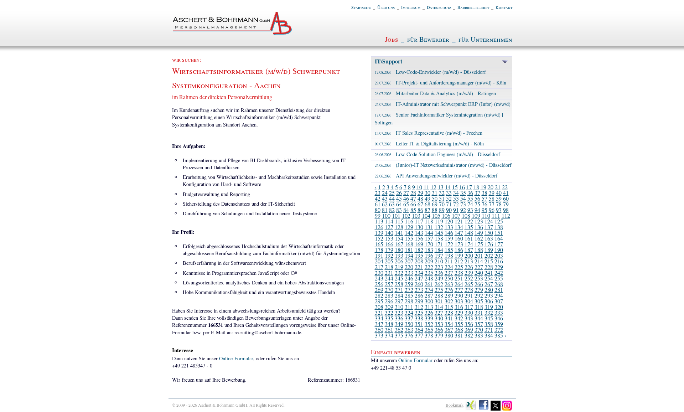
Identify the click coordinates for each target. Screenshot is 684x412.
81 (385, 209)
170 (429, 244)
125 (498, 221)
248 (429, 278)
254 (488, 278)
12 (433, 187)
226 (469, 267)
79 (506, 204)
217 (379, 267)
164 (498, 238)
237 (449, 272)
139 (379, 232)
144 (429, 232)
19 (483, 187)
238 (459, 272)
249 (439, 278)
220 (409, 267)
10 (419, 187)
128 (399, 227)
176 (488, 244)
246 (409, 278)
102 (406, 215)
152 (379, 238)
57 (484, 198)
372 (498, 329)
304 (469, 301)
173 (459, 244)
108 (466, 215)
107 (456, 215)
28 (413, 192)
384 (488, 335)
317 (469, 306)
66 (413, 204)
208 (419, 261)
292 (479, 295)
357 (479, 324)
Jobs (391, 39)
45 (399, 198)
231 (389, 272)
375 (399, 335)
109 (476, 215)
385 (498, 335)
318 (479, 306)
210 (439, 261)
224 (449, 267)
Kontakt (504, 7)
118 (429, 221)
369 (469, 329)
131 (429, 227)
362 (399, 329)
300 (429, 301)
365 (429, 329)
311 (409, 306)
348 (389, 324)
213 (469, 261)
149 (479, 232)
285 (409, 295)
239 (469, 272)
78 (499, 204)
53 (456, 198)
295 (379, 301)
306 (488, 301)
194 (409, 255)
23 (377, 192)
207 (409, 261)
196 (429, 255)
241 (488, 272)
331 (479, 312)
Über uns (386, 7)
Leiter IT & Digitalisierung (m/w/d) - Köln (429, 143)
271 (399, 289)
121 (459, 221)
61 (377, 204)
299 (419, 301)
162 (479, 238)
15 (455, 187)
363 (409, 329)
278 (469, 289)
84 (406, 209)
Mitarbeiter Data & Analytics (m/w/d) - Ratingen (435, 93)
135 (469, 227)
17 (469, 187)
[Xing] (471, 409)
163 (488, 238)
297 (399, 301)
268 (498, 284)
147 (459, 232)
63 (392, 204)
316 (459, 306)
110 (486, 215)
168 (409, 244)
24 (385, 192)
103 (416, 215)
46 (406, 198)
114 (389, 221)
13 (441, 187)
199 (459, 255)
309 (389, 306)
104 (426, 215)
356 (469, 324)
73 (463, 204)
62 (385, 204)
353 (439, 324)
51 (442, 198)
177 (498, 244)
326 (429, 312)
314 (439, 306)
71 (449, 204)
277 (459, 289)
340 (439, 318)
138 (498, 227)
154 (399, 238)
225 (459, 267)
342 (459, 318)
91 (456, 209)
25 (392, 192)
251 (459, 278)
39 (491, 192)
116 (409, 221)
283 (389, 295)
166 (389, 244)
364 (419, 329)
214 (479, 261)
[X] (496, 409)
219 (399, 267)
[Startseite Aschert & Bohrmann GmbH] (232, 33)
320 (498, 306)
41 (506, 192)
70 (442, 204)
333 (498, 312)
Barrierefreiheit (473, 7)
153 (389, 238)
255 (498, 278)
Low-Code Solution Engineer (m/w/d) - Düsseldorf (437, 154)
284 (399, 295)
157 (429, 238)
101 (396, 215)
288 (439, 295)
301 (439, 301)
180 (399, 249)
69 (434, 204)
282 (379, 295)
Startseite (361, 7)
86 (420, 209)
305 (479, 301)
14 (448, 187)
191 (379, 255)
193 (399, 255)
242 (498, 272)
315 (449, 306)
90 (449, 209)
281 (498, 289)
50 (434, 198)
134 (459, 227)
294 (498, 295)
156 (419, 238)
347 (379, 324)
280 (488, 289)
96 (491, 209)
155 (409, 238)
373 (379, 335)
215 (488, 261)
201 (479, 255)
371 (488, 329)
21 (498, 187)
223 (439, 267)
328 (449, 312)
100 (386, 215)
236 (439, 272)
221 (419, 267)
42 (377, 198)
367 (449, 329)
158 (439, 238)
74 (470, 204)
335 (389, 318)
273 (419, 289)
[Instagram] (507, 409)
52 (449, 198)
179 (389, 249)
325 (419, 312)
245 (399, 278)
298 (409, 301)
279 (479, 289)
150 (488, 232)
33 (449, 192)
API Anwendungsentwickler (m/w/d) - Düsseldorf (436, 175)
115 (399, 221)
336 (399, 318)
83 (399, 209)
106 (446, 215)
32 (442, 192)
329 (459, 312)
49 (427, 198)
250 (449, 278)
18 (476, 187)
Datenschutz (439, 7)
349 (399, 324)
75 (477, 204)
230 (379, 272)
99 (377, 215)
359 (498, 324)
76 (484, 204)
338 (419, 318)
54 (463, 198)
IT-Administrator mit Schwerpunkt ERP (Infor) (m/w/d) (443, 104)
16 (462, 187)
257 (389, 284)
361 (389, 329)
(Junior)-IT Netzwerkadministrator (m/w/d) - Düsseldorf (443, 164)
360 (379, 329)
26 (399, 192)
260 (419, 284)
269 (379, 289)
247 (419, 278)
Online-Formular (236, 358)
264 (459, 284)
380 (449, 335)
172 (449, 244)
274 (429, 289)
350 (409, 324)
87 (427, 209)
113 (379, 221)
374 (389, 335)
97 (499, 209)
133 (449, 227)
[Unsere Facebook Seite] (483, 409)
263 (449, 284)
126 (379, 227)
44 (392, 198)
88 (434, 209)
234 (419, 272)
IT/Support (388, 61)
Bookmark (454, 405)
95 (484, 209)
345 (488, 318)
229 (498, 267)
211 (449, 261)
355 (459, 324)
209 (429, 261)
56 (477, 198)
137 (488, 227)
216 (498, 261)
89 (442, 209)
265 (469, 284)
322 (389, 312)
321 (379, 312)
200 (469, 255)
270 (389, 289)
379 (439, 335)
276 (449, 289)
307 (498, 301)
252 (469, 278)
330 (469, 312)
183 (429, 249)
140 (389, 232)
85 (413, 209)
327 (439, 312)
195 (419, 255)
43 (385, 198)
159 (449, 238)
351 (419, 324)
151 (498, 232)
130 (419, 227)
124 (488, 221)
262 (439, 284)
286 (419, 295)
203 (498, 255)
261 (429, 284)
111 (496, 215)
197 (439, 255)
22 (505, 187)
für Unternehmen (485, 39)
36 (470, 192)
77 (491, 204)
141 (399, 232)
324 (409, 312)
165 (379, 244)
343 (469, 318)
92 (463, 209)
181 (409, 249)
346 (498, 318)
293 (488, 295)
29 (420, 192)
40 (499, 192)
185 (449, 249)
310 (399, 306)
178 (379, 249)
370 (479, 329)
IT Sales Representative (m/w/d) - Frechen (428, 132)
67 (420, 204)
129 (409, 227)
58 (491, 198)
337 (409, 318)
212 (459, 261)
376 (409, 335)
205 (389, 261)
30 (427, 192)
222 (429, 267)
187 (469, 249)
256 (379, 284)
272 (409, 289)
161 (469, 238)
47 (413, 198)
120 (449, 221)
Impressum (410, 7)
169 (419, 244)
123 (479, 221)
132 (439, 227)
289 (449, 295)
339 (429, 318)
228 (488, 267)
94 (477, 209)
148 (469, 232)
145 (439, 232)
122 (469, 221)
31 (434, 192)
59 (499, 198)
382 (469, 335)
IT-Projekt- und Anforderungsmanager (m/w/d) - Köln (440, 82)
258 (399, 284)
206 (399, 261)
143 (419, 232)
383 (479, 335)
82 (392, 209)
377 (419, 335)
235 (429, 272)
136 (479, 227)
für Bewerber (428, 39)
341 (449, 318)
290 (459, 295)
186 (459, 249)
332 (488, 312)
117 (419, 221)
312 (419, 306)
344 (479, 318)
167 (399, 244)
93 (470, 209)
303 (459, 301)
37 (477, 192)
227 (479, 267)
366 (439, 329)
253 (479, 278)
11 (426, 187)
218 (389, 267)
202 (488, 255)
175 (479, 244)
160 (459, 238)
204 (379, 261)
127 (389, 227)
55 (470, 198)
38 (484, 192)
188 (479, 249)
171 (439, 244)
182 (419, 249)
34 (456, 192)
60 (506, 198)
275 (439, 289)
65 (406, 204)
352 (429, 324)
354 (449, 324)
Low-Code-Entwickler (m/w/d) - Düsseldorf (430, 71)
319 (488, 306)
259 (409, 284)
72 (456, 204)
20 (490, 187)
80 (377, 209)
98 (506, 209)
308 (379, 306)
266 (479, 284)
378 (429, 335)
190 (498, 249)
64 (399, 204)
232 (399, 272)
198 (449, 255)
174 (469, 244)
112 (506, 215)
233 (409, 272)
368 (459, 329)
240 (479, 272)
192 (389, 255)
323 (399, 312)
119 (439, 221)
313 (429, 306)
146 (449, 232)
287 (429, 295)
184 (439, 249)
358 (488, 324)
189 (488, 249)
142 (409, 232)
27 (406, 192)
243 (379, 278)
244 (389, 278)
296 (389, 301)
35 (463, 192)
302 (449, 301)
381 (459, 335)
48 (420, 198)
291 (469, 295)
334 (379, 318)
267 (488, 284)
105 (436, 215)
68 (427, 204)
